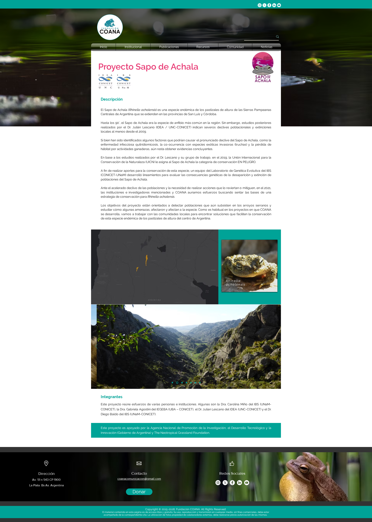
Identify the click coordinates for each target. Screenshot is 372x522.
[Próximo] (275, 346)
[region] (249, 266)
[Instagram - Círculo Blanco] (260, 5)
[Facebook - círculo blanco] (269, 5)
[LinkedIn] (274, 5)
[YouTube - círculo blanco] (279, 5)
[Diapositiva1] (172, 382)
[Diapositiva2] (176, 382)
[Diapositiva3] (182, 382)
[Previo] (96, 346)
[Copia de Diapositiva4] (191, 382)
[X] (264, 5)
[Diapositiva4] (186, 382)
